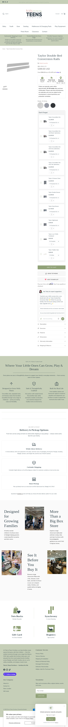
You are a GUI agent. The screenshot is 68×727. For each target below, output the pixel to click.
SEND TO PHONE (53, 273)
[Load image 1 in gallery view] (18, 67)
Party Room (25, 32)
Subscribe (41, 696)
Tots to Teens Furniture (12, 709)
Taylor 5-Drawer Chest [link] (54, 178)
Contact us (20, 494)
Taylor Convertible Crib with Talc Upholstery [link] (54, 163)
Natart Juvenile (43, 63)
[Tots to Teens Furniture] (34, 14)
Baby (4, 26)
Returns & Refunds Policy (43, 661)
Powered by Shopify (22, 709)
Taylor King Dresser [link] (54, 206)
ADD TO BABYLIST (52, 279)
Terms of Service (40, 656)
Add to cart (51, 267)
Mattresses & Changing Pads (41, 26)
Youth (11, 26)
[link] (45, 121)
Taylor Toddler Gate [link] (54, 250)
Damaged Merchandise (42, 664)
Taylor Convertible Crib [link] (54, 117)
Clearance (35, 32)
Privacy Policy (39, 653)
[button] (50, 125)
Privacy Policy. (29, 718)
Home (3, 48)
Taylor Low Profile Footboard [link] (53, 235)
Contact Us (6, 686)
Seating (25, 26)
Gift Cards (6, 691)
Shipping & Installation (42, 659)
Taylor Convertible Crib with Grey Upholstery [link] (54, 147)
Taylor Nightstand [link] (53, 220)
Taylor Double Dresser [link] (54, 192)
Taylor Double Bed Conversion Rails (15, 48)
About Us (6, 683)
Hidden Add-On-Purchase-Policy (45, 669)
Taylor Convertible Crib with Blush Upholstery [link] (54, 132)
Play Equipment (60, 26)
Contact (44, 32)
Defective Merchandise (42, 666)
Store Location (7, 688)
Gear (18, 26)
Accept (33, 723)
